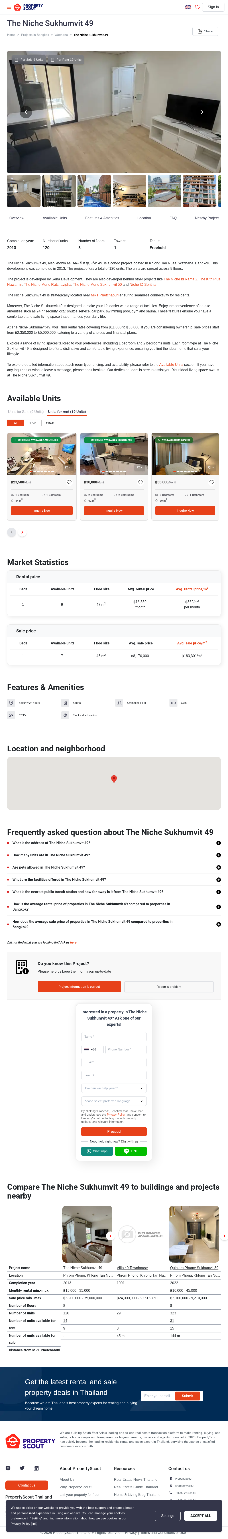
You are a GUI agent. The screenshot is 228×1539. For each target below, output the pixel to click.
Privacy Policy (116, 1115)
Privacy (131, 1533)
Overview (16, 218)
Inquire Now (41, 510)
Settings (167, 1516)
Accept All (200, 1516)
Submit (187, 1396)
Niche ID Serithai (143, 284)
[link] (34, 1524)
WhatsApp (100, 1151)
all (15, 422)
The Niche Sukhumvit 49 (90, 35)
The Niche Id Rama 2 (180, 279)
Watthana (61, 35)
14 (65, 1321)
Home (11, 35)
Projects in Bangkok (35, 35)
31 (172, 1321)
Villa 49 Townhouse (132, 1268)
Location (144, 218)
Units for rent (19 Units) (67, 412)
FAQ (173, 218)
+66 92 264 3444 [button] (185, 1493)
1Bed (32, 423)
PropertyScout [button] (183, 1478)
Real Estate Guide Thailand (136, 1487)
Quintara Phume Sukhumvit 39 (194, 1268)
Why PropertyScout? (76, 1487)
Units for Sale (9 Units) (26, 412)
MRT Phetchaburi (105, 295)
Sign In (213, 7)
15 (172, 1328)
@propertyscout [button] (184, 1485)
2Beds (50, 423)
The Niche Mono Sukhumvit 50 (97, 284)
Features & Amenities (102, 218)
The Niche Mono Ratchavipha (47, 284)
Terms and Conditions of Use (163, 1533)
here (73, 942)
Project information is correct (79, 986)
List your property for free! (80, 1495)
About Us (67, 1479)
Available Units (55, 218)
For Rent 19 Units (69, 60)
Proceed (114, 1131)
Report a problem (169, 987)
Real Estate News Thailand (135, 1479)
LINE (134, 1151)
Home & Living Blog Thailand (137, 1495)
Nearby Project (207, 218)
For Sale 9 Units (31, 60)
